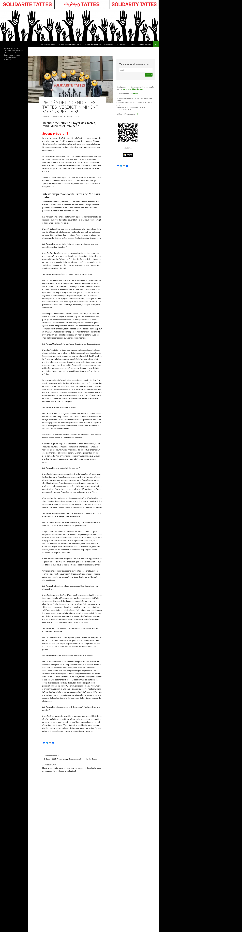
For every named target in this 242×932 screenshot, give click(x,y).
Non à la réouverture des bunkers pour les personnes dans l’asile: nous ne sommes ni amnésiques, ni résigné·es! (71, 768)
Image (46, 116)
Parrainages (108, 44)
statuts (136, 94)
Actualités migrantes (93, 44)
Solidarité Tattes (72, 116)
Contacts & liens (145, 44)
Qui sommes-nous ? (48, 44)
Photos (132, 44)
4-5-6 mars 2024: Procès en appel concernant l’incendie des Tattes (70, 757)
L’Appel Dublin (122, 44)
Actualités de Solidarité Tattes (69, 44)
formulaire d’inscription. (133, 89)
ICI (137, 114)
